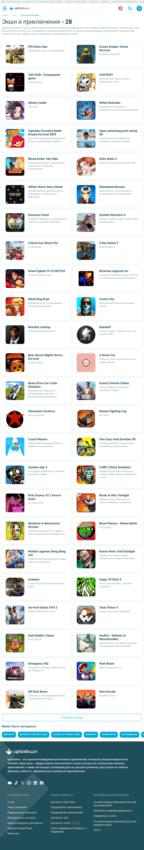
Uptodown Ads (59, 817)
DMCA (97, 830)
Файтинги (91, 734)
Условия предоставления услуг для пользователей (115, 803)
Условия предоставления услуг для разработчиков (115, 823)
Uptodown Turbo (64, 823)
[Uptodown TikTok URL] (16, 783)
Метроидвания (129, 734)
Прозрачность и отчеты (22, 817)
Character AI (94, 2)
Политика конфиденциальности (113, 810)
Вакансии (13, 833)
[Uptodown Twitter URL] (22, 783)
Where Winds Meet (13, 2)
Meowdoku (105, 2)
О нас (11, 802)
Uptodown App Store (62, 802)
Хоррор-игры (109, 734)
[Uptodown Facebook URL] (41, 783)
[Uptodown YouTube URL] (10, 783)
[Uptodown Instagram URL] (29, 783)
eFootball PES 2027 (30, 2)
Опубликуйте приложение (66, 807)
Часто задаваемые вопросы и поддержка (68, 829)
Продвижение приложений (66, 812)
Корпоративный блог (20, 828)
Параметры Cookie (105, 815)
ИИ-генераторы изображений (124, 2)
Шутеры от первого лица (75, 2)
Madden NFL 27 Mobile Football (50, 2)
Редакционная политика (22, 812)
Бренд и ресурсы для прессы (25, 823)
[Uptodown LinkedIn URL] (35, 783)
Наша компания (17, 807)
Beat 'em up (9, 734)
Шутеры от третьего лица (33, 734)
